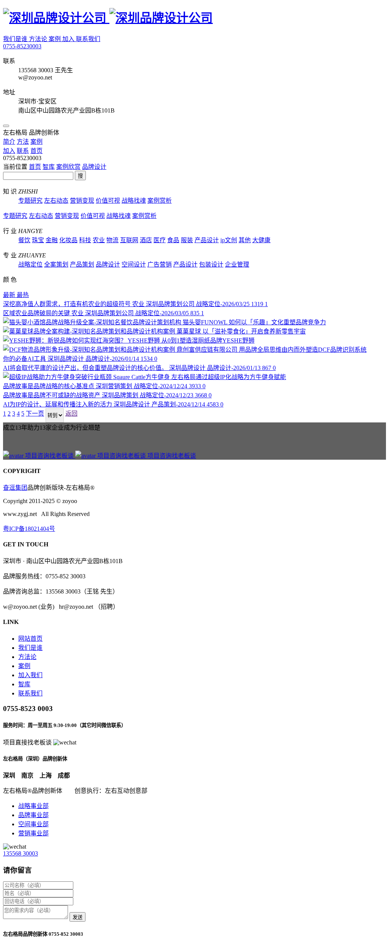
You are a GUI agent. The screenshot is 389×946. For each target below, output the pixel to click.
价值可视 (108, 200)
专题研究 (30, 200)
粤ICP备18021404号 (29, 528)
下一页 (35, 413)
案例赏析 (159, 200)
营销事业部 (33, 833)
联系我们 (88, 39)
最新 (10, 295)
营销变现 (82, 200)
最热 (23, 295)
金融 (52, 240)
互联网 (129, 240)
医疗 (159, 240)
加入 (69, 39)
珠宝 (38, 240)
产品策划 (82, 264)
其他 (245, 240)
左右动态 (56, 200)
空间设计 (134, 264)
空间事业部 (33, 824)
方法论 (39, 39)
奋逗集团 (15, 487)
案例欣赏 (68, 166)
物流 (112, 240)
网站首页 (30, 638)
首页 (35, 166)
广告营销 (159, 264)
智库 (49, 166)
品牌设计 (94, 166)
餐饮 (24, 240)
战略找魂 (134, 200)
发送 (77, 917)
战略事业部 (33, 806)
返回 (71, 413)
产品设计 (206, 240)
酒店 (146, 240)
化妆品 (68, 240)
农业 (99, 240)
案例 (55, 39)
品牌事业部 (33, 815)
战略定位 (30, 264)
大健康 (261, 240)
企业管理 (237, 264)
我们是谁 (16, 39)
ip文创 (228, 240)
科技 (85, 240)
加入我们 (30, 675)
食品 (173, 240)
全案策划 (56, 264)
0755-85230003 (22, 46)
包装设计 (211, 264)
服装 (187, 240)
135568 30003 (20, 853)
